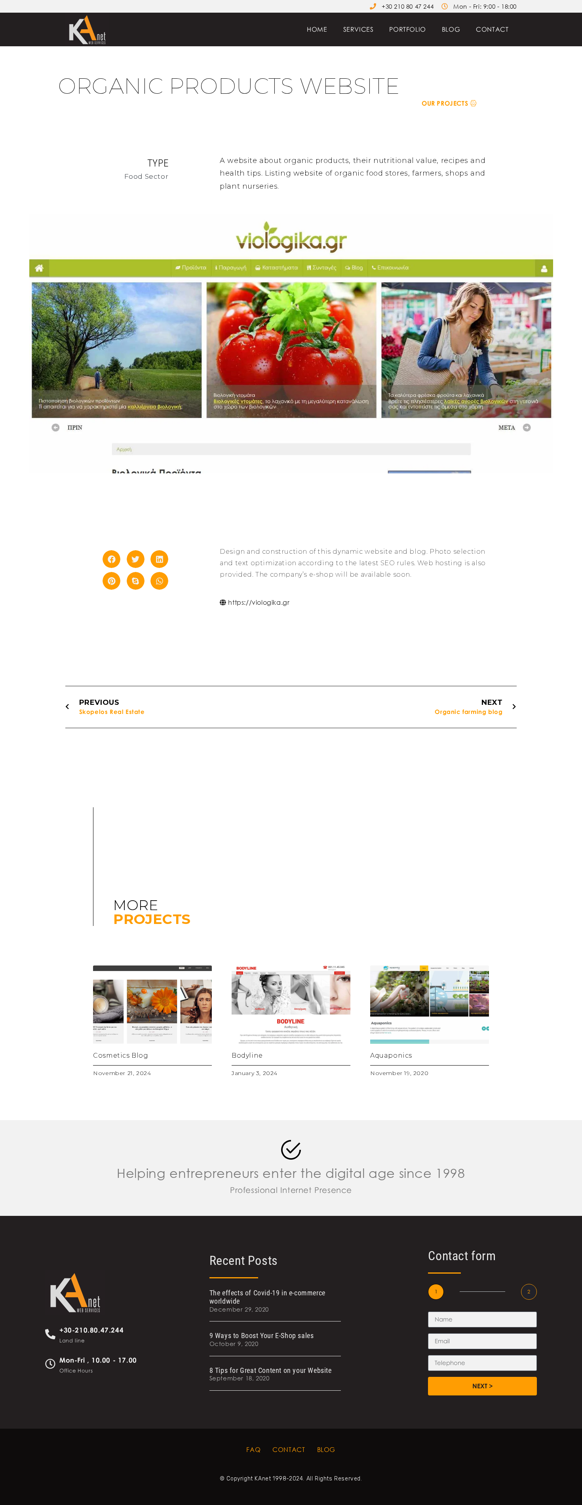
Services (358, 29)
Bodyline (247, 1055)
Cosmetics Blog (120, 1055)
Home (317, 29)
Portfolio (407, 29)
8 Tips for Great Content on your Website (270, 1370)
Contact (492, 29)
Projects (152, 919)
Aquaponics (391, 1055)
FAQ (253, 1449)
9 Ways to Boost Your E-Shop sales (261, 1335)
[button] (111, 559)
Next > (482, 1386)
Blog (451, 29)
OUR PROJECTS (446, 103)
